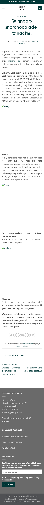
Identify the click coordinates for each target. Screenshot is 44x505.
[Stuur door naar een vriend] (24, 335)
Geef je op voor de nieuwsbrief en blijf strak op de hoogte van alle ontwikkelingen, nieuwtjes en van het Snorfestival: (21, 465)
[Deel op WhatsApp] (11, 335)
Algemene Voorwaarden (27, 499)
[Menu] (3, 8)
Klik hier (5, 421)
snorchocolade (15, 61)
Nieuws (24, 16)
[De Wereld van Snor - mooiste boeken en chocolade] (22, 8)
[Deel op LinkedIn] (33, 335)
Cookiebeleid (10, 499)
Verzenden (8, 502)
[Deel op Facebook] (15, 335)
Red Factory (35, 502)
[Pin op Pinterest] (29, 335)
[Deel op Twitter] (20, 335)
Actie (19, 16)
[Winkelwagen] (40, 8)
